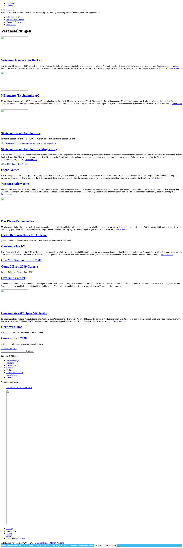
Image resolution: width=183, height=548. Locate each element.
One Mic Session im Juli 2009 (21, 260)
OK (96, 546)
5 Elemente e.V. (7, 10)
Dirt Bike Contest (13, 278)
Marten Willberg (57, 543)
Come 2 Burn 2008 (14, 338)
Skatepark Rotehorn (14, 372)
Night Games (10, 170)
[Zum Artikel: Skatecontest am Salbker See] (14, 127)
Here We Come (11, 327)
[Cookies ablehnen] (118, 546)
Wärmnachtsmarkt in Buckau (21, 60)
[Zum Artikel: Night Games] (14, 164)
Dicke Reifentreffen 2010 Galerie (24, 235)
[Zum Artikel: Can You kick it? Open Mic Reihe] (14, 307)
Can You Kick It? (13, 246)
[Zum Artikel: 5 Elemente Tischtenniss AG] (14, 90)
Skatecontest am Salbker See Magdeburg (29, 149)
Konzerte (10, 363)
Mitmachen (11, 24)
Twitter (9, 6)
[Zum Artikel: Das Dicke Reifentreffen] (14, 215)
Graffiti (9, 368)
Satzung (9, 528)
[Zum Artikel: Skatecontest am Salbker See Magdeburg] (28, 143)
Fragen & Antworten (15, 22)
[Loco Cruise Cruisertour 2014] (46, 457)
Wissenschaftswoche (15, 183)
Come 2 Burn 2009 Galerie (19, 266)
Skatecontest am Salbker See (20, 133)
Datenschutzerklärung (15, 538)
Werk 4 (9, 377)
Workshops (11, 365)
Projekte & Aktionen (15, 20)
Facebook (10, 3)
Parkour (9, 370)
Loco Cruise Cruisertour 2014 (19, 387)
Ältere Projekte (8, 348)
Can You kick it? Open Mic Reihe (24, 313)
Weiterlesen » (176, 68)
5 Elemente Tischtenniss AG (20, 95)
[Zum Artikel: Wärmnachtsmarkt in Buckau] (14, 54)
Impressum (11, 531)
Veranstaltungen (13, 360)
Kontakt (9, 533)
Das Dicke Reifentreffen (17, 221)
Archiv (9, 536)
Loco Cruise (11, 375)
